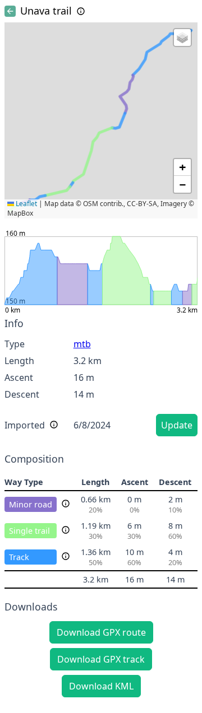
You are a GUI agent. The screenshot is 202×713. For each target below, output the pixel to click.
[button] (182, 37)
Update (176, 425)
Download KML (101, 686)
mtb (82, 344)
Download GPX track (101, 659)
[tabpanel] (101, 378)
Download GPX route (101, 632)
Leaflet (25, 203)
